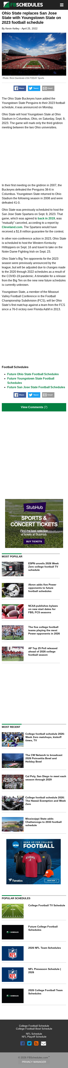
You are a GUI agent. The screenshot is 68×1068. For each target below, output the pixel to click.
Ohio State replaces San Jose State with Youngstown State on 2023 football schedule (31, 18)
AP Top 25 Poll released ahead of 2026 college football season (42, 651)
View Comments (32, 407)
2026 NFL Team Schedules (44, 947)
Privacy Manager (34, 1061)
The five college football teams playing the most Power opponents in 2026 (44, 630)
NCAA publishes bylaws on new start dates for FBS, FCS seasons (43, 609)
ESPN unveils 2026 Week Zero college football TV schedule (43, 566)
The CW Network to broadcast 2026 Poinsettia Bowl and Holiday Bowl (43, 758)
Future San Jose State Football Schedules (36, 387)
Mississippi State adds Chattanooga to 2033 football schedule (43, 822)
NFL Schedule (34, 1033)
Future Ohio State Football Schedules (33, 374)
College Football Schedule (34, 1025)
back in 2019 (46, 218)
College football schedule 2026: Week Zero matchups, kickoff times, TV (45, 737)
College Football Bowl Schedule (34, 1028)
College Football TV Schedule (46, 905)
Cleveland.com (12, 227)
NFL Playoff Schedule (34, 1036)
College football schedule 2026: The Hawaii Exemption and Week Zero (45, 800)
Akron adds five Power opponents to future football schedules (42, 588)
